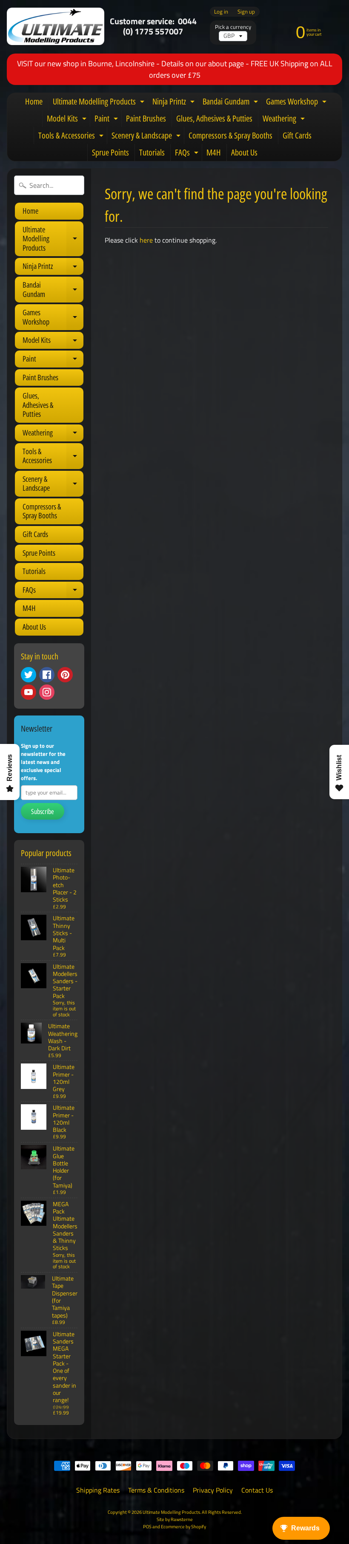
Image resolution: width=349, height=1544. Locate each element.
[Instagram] (46, 692)
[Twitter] (28, 674)
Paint (107, 120)
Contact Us (257, 1490)
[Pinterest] (65, 674)
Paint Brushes (146, 118)
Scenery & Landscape (147, 137)
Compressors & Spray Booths (230, 135)
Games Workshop (297, 103)
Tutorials (152, 152)
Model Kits (68, 120)
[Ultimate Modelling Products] (55, 26)
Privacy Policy (213, 1490)
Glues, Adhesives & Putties (214, 118)
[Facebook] (46, 674)
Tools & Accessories (72, 137)
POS (147, 1526)
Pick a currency (233, 27)
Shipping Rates (98, 1490)
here (146, 240)
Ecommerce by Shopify (183, 1526)
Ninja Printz (174, 103)
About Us (244, 152)
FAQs (187, 154)
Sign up (246, 11)
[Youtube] (28, 692)
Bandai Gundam (231, 103)
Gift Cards (297, 135)
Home (34, 101)
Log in (221, 11)
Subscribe (42, 811)
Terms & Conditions (156, 1490)
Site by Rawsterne (175, 1519)
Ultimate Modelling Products (99, 103)
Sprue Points (110, 152)
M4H (213, 152)
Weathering (285, 120)
